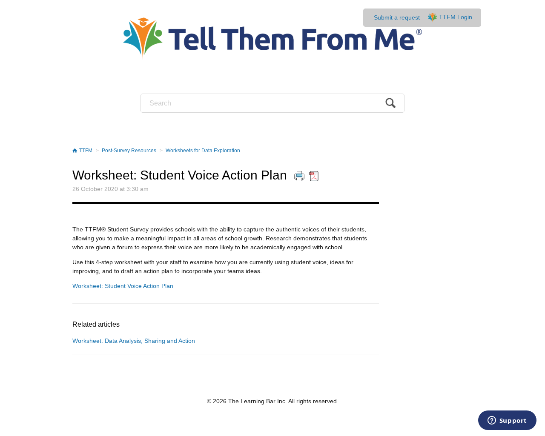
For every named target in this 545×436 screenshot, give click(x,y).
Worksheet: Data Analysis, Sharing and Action (133, 340)
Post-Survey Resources (129, 151)
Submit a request (397, 17)
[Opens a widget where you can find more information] (507, 421)
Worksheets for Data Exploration (203, 151)
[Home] (272, 38)
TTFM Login (455, 17)
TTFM (85, 151)
